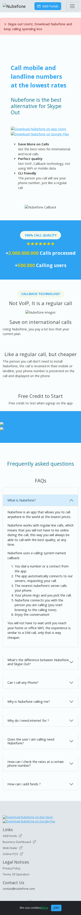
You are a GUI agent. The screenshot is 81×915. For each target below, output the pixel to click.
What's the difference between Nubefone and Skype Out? (38, 662)
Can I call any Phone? (22, 682)
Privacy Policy (11, 868)
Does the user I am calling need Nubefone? (30, 741)
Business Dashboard (17, 842)
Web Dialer (10, 848)
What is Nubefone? (21, 500)
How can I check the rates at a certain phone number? (35, 764)
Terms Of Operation (16, 874)
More (44, 908)
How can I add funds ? (24, 784)
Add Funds (49, 6)
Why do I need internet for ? (28, 720)
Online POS (10, 854)
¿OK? (56, 908)
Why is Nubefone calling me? (28, 701)
